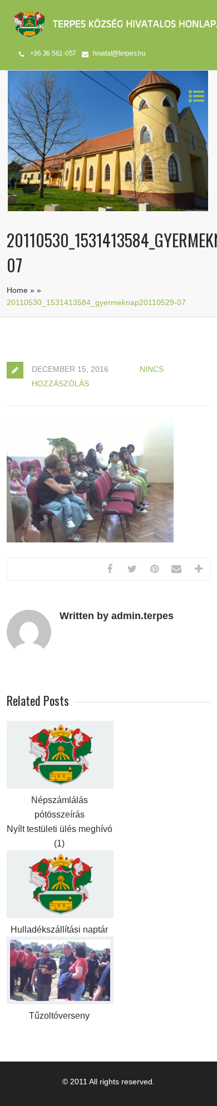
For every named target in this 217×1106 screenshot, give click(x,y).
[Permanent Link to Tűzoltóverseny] (60, 1002)
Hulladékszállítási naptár (59, 929)
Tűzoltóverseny (59, 1015)
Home (17, 290)
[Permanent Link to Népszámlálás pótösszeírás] (60, 786)
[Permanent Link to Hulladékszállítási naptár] (60, 915)
